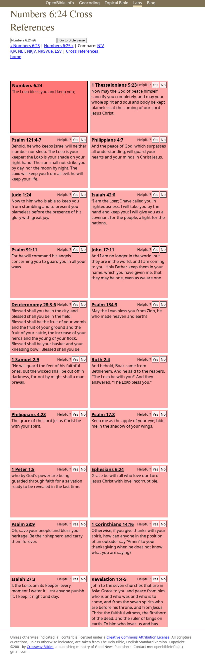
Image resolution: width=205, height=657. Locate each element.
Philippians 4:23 (29, 414)
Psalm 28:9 (23, 524)
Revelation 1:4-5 (109, 579)
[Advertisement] (154, 46)
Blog (151, 2)
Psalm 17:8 (103, 414)
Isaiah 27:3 (23, 579)
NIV (100, 45)
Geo (89, 2)
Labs (137, 2)
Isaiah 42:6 (103, 195)
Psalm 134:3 (104, 305)
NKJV (31, 51)
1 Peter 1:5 (23, 469)
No (163, 84)
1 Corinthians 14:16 (113, 524)
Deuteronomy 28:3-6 (34, 305)
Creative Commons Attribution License (138, 637)
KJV (13, 51)
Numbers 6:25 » (59, 45)
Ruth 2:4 (101, 359)
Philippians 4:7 (107, 140)
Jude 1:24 (21, 195)
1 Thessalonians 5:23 (114, 85)
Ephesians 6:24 (108, 469)
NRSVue (45, 51)
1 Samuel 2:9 (25, 359)
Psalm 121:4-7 (26, 140)
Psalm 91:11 (24, 250)
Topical (116, 2)
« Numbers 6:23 (25, 45)
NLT (21, 51)
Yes (155, 84)
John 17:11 (103, 250)
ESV (58, 51)
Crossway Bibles (40, 646)
